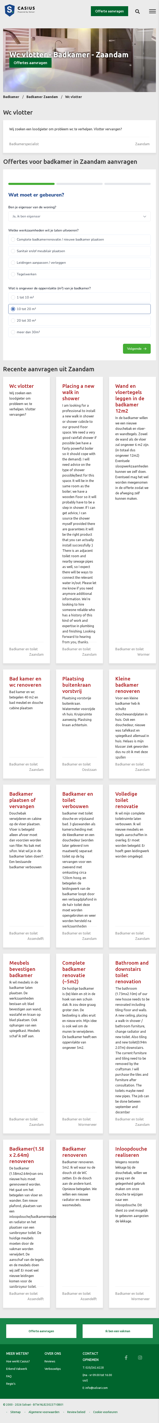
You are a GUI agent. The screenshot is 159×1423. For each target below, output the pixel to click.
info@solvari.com (97, 1387)
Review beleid (76, 1412)
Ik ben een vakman (117, 1331)
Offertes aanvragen (30, 63)
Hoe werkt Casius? (18, 1361)
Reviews (50, 1361)
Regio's (11, 1383)
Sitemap (15, 1412)
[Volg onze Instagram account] (140, 1357)
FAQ (9, 1376)
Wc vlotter (21, 386)
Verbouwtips (53, 1368)
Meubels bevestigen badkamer (22, 969)
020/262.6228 (95, 1367)
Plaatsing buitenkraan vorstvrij (76, 685)
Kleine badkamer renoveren (127, 685)
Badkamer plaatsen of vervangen (22, 800)
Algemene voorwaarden (44, 1412)
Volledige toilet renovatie (126, 800)
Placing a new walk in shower (78, 392)
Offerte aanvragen (109, 11)
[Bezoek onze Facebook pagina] (126, 1357)
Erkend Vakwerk (16, 1368)
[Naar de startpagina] (19, 15)
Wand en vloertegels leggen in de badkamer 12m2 (129, 398)
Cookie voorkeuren (105, 1412)
